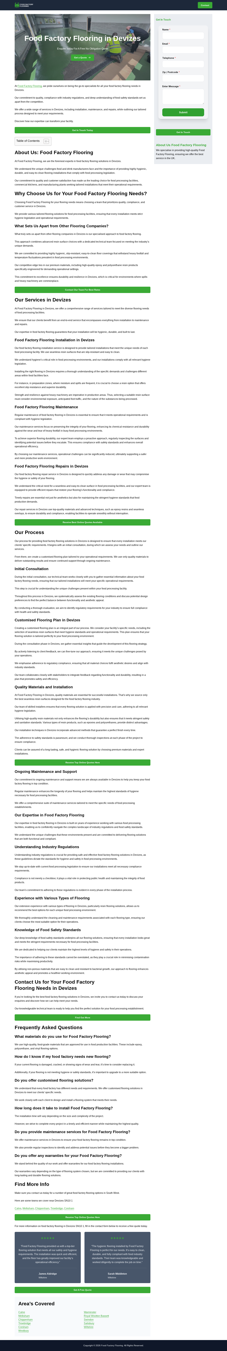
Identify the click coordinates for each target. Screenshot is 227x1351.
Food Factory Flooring (30, 86)
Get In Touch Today (82, 130)
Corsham (69, 1208)
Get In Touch (183, 132)
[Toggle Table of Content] (44, 141)
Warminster (90, 1312)
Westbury (23, 1330)
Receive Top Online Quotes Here (82, 762)
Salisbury (89, 1323)
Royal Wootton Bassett (96, 1316)
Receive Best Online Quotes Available (82, 522)
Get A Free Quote (83, 1290)
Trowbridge (56, 1208)
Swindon (89, 1319)
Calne (18, 1208)
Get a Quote (80, 57)
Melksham (28, 1208)
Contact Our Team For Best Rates (82, 290)
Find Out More (82, 1017)
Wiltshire (88, 1327)
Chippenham (42, 1208)
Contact (205, 5)
